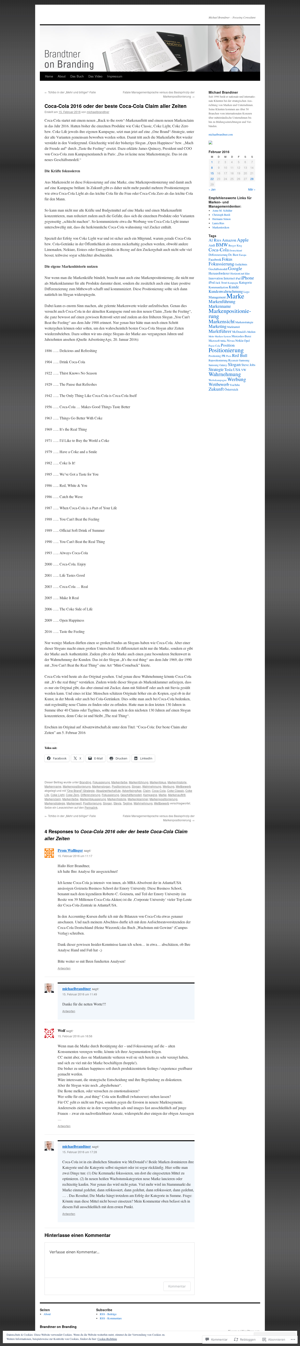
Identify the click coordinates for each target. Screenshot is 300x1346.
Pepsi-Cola (214, 345)
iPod (212, 282)
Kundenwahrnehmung (226, 291)
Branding (85, 782)
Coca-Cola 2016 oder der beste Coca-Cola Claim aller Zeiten (116, 105)
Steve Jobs (248, 365)
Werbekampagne (218, 380)
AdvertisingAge (132, 790)
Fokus (227, 259)
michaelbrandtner (98, 112)
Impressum (114, 76)
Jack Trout (221, 282)
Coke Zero (72, 795)
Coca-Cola (159, 790)
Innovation (216, 278)
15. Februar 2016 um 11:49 (79, 994)
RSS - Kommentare (111, 1318)
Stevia (117, 803)
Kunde (234, 286)
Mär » (251, 189)
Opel (247, 340)
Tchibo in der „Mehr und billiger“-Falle (70, 92)
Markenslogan (101, 786)
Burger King (235, 245)
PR (223, 356)
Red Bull (239, 355)
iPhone (247, 278)
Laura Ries (218, 223)
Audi (212, 245)
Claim (146, 790)
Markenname (53, 786)
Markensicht (222, 321)
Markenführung (138, 782)
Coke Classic (175, 790)
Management (217, 297)
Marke (163, 795)
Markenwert (74, 803)
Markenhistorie (177, 782)
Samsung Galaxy (218, 365)
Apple (243, 240)
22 (212, 179)
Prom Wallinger (70, 850)
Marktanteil (233, 327)
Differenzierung (90, 795)
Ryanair (233, 360)
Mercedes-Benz (241, 336)
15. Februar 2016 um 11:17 (75, 856)
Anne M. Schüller (222, 210)
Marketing (217, 326)
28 (252, 179)
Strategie (216, 369)
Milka (223, 340)
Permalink (91, 807)
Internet (229, 278)
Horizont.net (237, 273)
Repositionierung (218, 360)
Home (49, 76)
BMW (222, 244)
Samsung (244, 360)
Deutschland (235, 250)
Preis (228, 356)
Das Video (95, 76)
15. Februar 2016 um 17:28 (79, 1152)
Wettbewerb (183, 786)
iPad (238, 278)
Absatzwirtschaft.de (108, 790)
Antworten (64, 968)
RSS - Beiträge (108, 1314)
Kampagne (150, 795)
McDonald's (239, 332)
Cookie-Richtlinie (107, 1339)
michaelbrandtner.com (221, 134)
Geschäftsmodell (131, 795)
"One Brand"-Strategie (81, 790)
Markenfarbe (119, 782)
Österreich (231, 389)
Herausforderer (219, 273)
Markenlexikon (220, 227)
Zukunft (216, 389)
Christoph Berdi (221, 214)
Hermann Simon (221, 219)
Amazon (229, 240)
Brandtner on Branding (58, 1326)
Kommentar (177, 1286)
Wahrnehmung (151, 786)
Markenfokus (158, 782)
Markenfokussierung (93, 799)
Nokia (239, 340)
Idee (247, 273)
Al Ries (215, 240)
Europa (242, 255)
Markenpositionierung (77, 786)
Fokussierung (101, 782)
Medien (251, 332)
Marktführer (220, 331)
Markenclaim (53, 799)
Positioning (215, 356)
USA (236, 369)
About (62, 76)
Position (228, 345)
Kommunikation (218, 287)
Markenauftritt (176, 795)
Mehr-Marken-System (220, 336)
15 (212, 173)
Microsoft (214, 340)
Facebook (215, 259)
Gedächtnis (241, 264)
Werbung (168, 786)
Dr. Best (233, 255)
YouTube (235, 385)
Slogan (136, 786)
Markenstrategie (55, 803)
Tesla (228, 369)
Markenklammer (138, 799)
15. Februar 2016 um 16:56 (75, 1036)
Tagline (127, 803)
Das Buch (77, 76)
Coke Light (57, 795)
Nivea (231, 340)
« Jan (212, 189)
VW (243, 370)
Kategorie (245, 282)
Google (235, 268)
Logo (246, 291)
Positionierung (121, 786)
